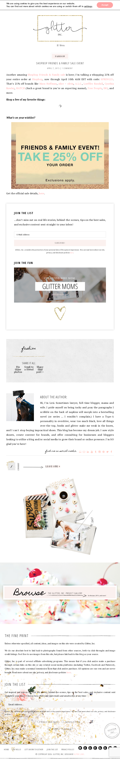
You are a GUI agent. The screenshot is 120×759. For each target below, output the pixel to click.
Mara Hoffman (48, 83)
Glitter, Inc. (60, 26)
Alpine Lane (79, 754)
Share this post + (40, 369)
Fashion (60, 56)
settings (88, 6)
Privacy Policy (67, 749)
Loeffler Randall (93, 83)
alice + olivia (65, 83)
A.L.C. (78, 83)
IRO (105, 88)
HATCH (20, 88)
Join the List (52, 749)
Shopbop (37, 79)
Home (6, 749)
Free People (95, 88)
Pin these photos (18, 369)
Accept (104, 4)
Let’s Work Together (34, 749)
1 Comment (67, 68)
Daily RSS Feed (50, 722)
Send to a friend (28, 368)
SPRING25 (107, 79)
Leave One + (52, 466)
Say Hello (16, 749)
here (41, 193)
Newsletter (72, 722)
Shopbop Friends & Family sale (46, 74)
